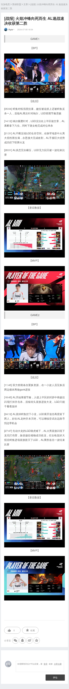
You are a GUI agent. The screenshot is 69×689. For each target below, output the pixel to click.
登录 (45, 663)
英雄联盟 (16, 4)
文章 (25, 4)
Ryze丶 (11, 29)
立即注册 (58, 663)
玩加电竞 (5, 4)
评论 (55, 677)
